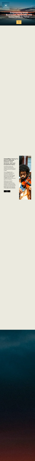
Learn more (7, 191)
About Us (19, 22)
